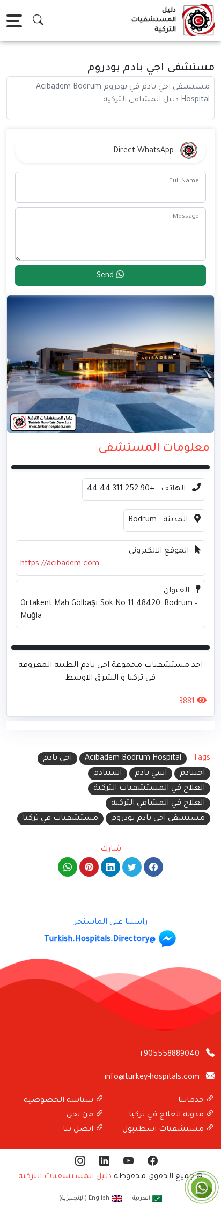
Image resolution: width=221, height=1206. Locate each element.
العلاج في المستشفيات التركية (149, 788)
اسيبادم (107, 773)
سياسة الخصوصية (59, 1101)
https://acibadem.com (59, 564)
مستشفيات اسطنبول (164, 1130)
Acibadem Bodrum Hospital (133, 758)
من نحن (81, 1115)
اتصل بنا (79, 1130)
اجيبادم (192, 773)
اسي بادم (151, 773)
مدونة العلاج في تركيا (167, 1115)
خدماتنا (192, 1101)
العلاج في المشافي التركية (158, 803)
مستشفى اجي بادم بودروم (158, 818)
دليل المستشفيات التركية (65, 1177)
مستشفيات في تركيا (60, 818)
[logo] (196, 20)
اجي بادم (57, 758)
